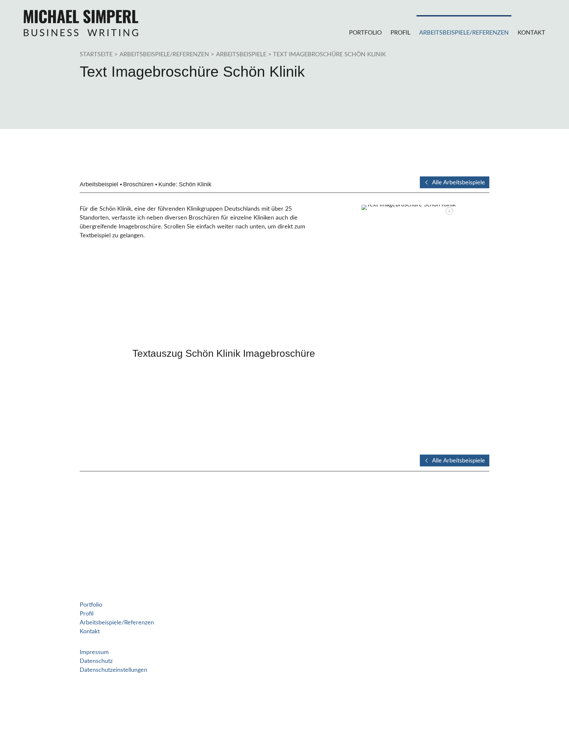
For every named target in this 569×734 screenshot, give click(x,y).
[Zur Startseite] (81, 23)
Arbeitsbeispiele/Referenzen (464, 33)
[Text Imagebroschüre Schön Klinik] (409, 207)
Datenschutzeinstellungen (113, 670)
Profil (400, 33)
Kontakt (531, 33)
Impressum (94, 652)
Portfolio (365, 33)
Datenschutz (96, 661)
